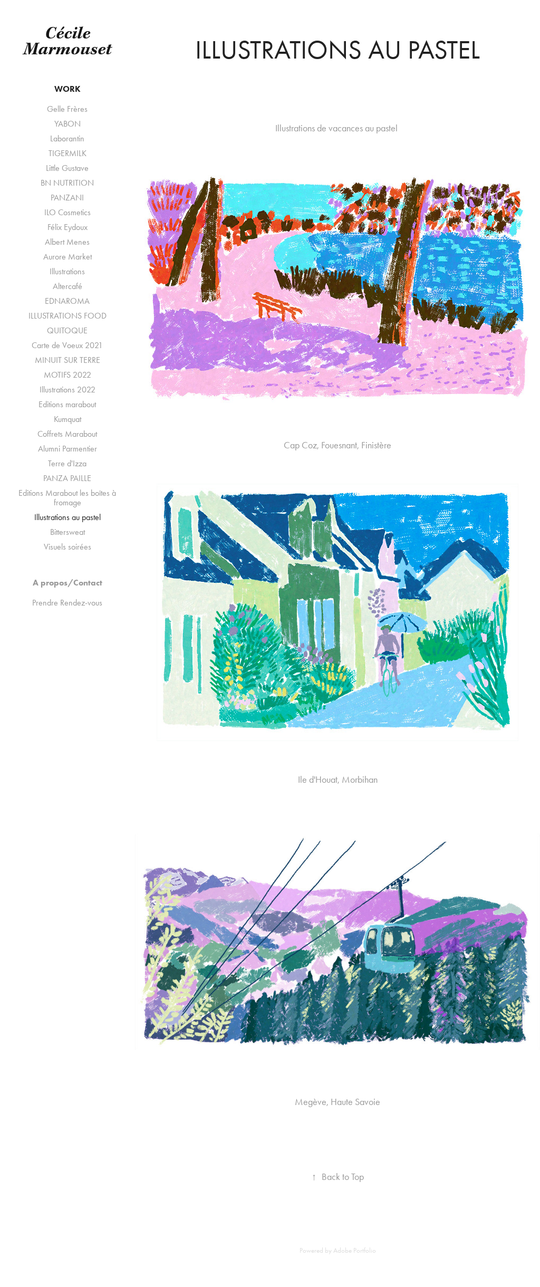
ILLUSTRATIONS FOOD (67, 316)
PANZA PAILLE (67, 478)
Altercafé (67, 286)
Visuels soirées (67, 547)
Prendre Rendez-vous (67, 603)
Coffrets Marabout (67, 434)
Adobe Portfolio (354, 1250)
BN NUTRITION (67, 183)
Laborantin (67, 138)
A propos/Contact (67, 583)
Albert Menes (67, 242)
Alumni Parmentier (67, 449)
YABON (67, 124)
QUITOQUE (67, 330)
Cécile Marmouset (67, 42)
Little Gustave (67, 168)
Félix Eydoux (67, 227)
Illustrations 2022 (67, 390)
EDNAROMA (67, 301)
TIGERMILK (67, 153)
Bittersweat (67, 532)
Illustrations (67, 271)
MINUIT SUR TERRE (67, 360)
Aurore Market (67, 257)
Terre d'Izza (67, 463)
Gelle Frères (67, 109)
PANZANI (67, 198)
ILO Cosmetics (67, 212)
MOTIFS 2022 (67, 375)
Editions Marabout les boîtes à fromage (67, 497)
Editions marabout (67, 404)
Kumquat (67, 419)
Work (67, 89)
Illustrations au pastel (67, 517)
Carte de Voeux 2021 (67, 345)
